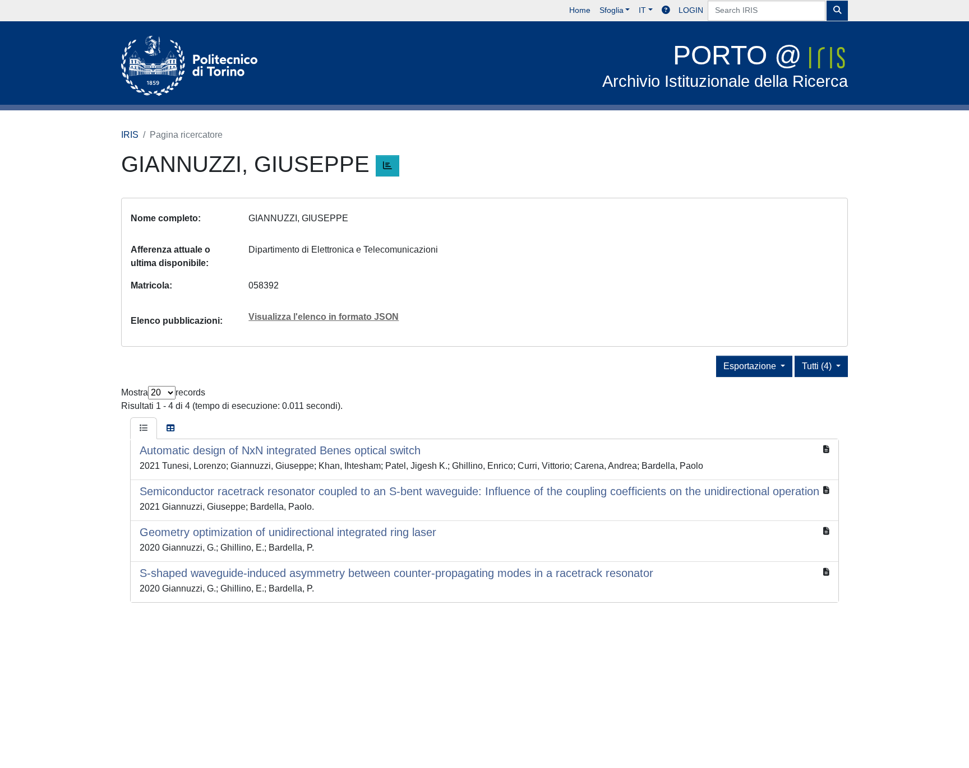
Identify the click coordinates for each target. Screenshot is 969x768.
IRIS (130, 134)
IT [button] (642, 10)
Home (579, 10)
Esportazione (750, 366)
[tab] (143, 428)
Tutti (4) (818, 366)
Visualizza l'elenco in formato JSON (323, 317)
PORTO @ (725, 65)
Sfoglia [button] (611, 10)
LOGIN (691, 10)
